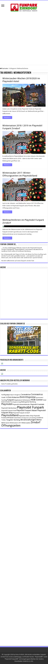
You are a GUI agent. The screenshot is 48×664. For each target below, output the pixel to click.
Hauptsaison (18, 400)
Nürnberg (33, 402)
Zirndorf (35, 422)
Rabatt (11, 418)
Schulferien (39, 418)
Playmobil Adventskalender (21, 404)
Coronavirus (37, 394)
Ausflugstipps (5, 394)
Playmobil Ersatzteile (37, 404)
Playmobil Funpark (30, 407)
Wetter (39, 420)
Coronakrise (25, 394)
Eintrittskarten (13, 397)
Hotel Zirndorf (5, 402)
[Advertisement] (24, 39)
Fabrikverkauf (39, 397)
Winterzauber (26, 423)
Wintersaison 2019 (15, 423)
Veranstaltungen (28, 420)
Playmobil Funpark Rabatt (27, 410)
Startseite (5, 68)
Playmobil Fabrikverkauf (9, 408)
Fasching (4, 400)
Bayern (12, 394)
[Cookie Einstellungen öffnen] (4, 661)
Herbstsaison (26, 400)
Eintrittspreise (28, 397)
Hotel (44, 400)
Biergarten (17, 394)
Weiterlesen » (7, 117)
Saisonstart (17, 418)
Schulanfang (32, 418)
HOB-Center (37, 399)
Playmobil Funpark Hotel (8, 410)
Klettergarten (25, 402)
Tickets (3, 420)
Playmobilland (9, 415)
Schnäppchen (25, 418)
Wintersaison (5, 423)
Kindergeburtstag (16, 402)
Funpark (10, 400)
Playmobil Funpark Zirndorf (21, 413)
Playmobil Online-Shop (26, 416)
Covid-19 (4, 397)
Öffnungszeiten (10, 425)
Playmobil (6, 404)
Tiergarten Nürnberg (13, 420)
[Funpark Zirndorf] (24, 7)
